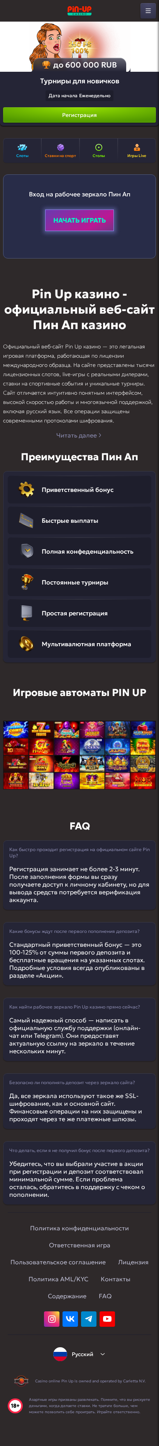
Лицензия (133, 1262)
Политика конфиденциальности (79, 1228)
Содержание (67, 1296)
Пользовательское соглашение (58, 1262)
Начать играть (79, 220)
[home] (79, 10)
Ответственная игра (79, 1245)
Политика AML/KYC (58, 1279)
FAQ (105, 1296)
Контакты (115, 1279)
